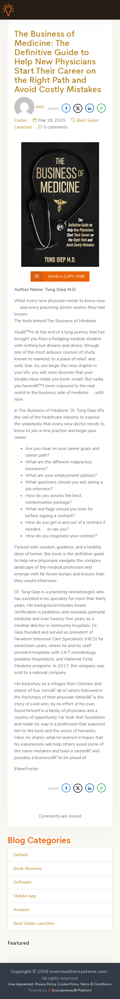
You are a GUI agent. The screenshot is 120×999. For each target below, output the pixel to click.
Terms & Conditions (95, 984)
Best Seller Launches (34, 923)
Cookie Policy (67, 984)
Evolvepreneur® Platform (71, 990)
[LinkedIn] (89, 108)
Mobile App (24, 896)
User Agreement (20, 984)
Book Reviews (27, 868)
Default (20, 855)
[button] (101, 108)
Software (22, 882)
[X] (77, 108)
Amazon (21, 910)
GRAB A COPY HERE (66, 276)
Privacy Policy (45, 984)
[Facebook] (66, 108)
